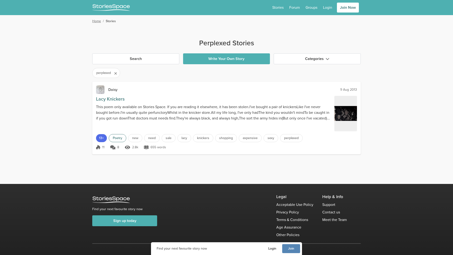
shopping (226, 138)
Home (96, 21)
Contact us (331, 212)
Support (328, 204)
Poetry (117, 138)
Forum (294, 7)
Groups (311, 7)
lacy (184, 138)
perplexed (291, 138)
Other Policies (287, 235)
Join (291, 248)
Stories (278, 7)
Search (136, 58)
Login (272, 248)
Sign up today (124, 220)
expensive (250, 138)
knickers (203, 138)
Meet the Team (334, 219)
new (135, 138)
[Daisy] (100, 89)
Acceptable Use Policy (294, 204)
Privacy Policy (287, 212)
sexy (271, 138)
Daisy (112, 89)
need (152, 138)
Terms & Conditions (292, 219)
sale (169, 138)
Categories (314, 58)
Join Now (348, 7)
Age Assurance (288, 227)
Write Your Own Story (226, 58)
